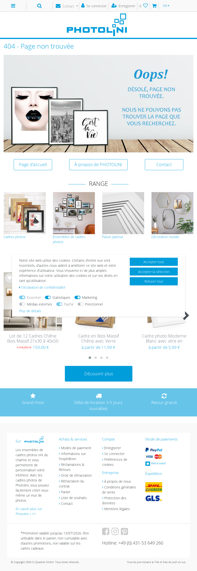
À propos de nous (117, 481)
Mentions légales (117, 508)
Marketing (89, 297)
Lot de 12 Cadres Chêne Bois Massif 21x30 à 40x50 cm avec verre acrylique (32, 338)
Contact (164, 164)
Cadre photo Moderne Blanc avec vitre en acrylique (164, 338)
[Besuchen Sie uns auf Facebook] (106, 533)
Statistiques (61, 297)
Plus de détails (30, 311)
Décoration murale (165, 236)
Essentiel (34, 297)
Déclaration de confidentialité (43, 287)
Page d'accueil (33, 164)
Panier (65, 492)
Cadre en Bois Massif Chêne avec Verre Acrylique (98, 338)
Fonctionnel (94, 304)
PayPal (68, 304)
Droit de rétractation (76, 475)
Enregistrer (112, 448)
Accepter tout (153, 262)
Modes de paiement (76, 448)
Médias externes (39, 304)
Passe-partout (112, 236)
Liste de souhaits (9, 282)
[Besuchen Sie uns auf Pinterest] (125, 533)
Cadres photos (15, 236)
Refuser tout (153, 281)
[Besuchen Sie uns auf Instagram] (115, 533)
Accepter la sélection (154, 271)
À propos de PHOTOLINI (98, 164)
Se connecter (114, 453)
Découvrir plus (98, 373)
